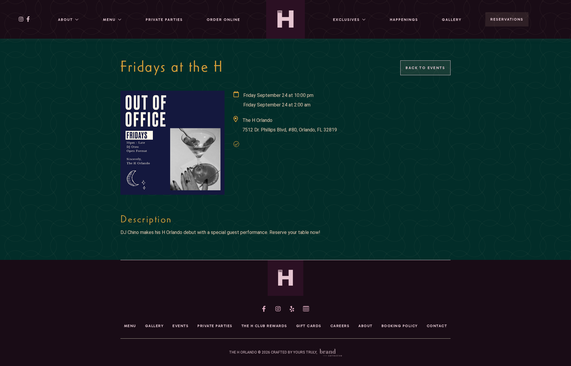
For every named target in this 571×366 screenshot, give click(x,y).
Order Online (223, 20)
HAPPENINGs (404, 20)
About (65, 20)
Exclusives (346, 20)
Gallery (452, 20)
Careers (340, 326)
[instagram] (21, 19)
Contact (437, 326)
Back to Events (425, 68)
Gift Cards (308, 326)
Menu (109, 20)
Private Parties (164, 20)
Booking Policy (400, 326)
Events (180, 326)
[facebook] (28, 19)
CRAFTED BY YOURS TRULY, (294, 352)
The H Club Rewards (264, 326)
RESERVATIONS (506, 19)
